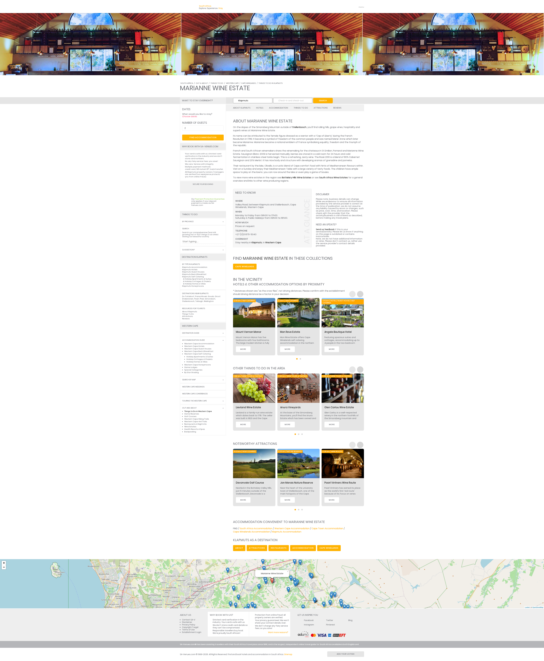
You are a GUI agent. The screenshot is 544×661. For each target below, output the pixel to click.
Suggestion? (188, 250)
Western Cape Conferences (195, 394)
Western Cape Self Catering (197, 354)
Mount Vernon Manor (248, 332)
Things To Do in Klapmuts (271, 83)
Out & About (202, 83)
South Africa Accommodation (256, 528)
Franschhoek (201, 296)
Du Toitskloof (188, 296)
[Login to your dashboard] (344, 7)
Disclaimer (187, 622)
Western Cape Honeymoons (197, 365)
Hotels (259, 107)
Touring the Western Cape (194, 401)
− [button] (4, 567)
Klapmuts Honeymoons (193, 286)
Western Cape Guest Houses (197, 349)
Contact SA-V (188, 619)
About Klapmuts (241, 107)
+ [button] (4, 563)
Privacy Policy (188, 624)
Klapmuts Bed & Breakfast (194, 274)
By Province (188, 222)
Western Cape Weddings (193, 387)
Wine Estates (190, 426)
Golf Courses (190, 416)
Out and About (189, 408)
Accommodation (278, 107)
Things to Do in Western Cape (198, 411)
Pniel (202, 299)
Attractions (321, 107)
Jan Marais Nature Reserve (296, 482)
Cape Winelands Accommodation (251, 531)
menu (356, 7)
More (243, 349)
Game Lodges (190, 367)
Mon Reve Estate (290, 332)
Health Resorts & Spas (194, 429)
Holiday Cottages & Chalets (198, 281)
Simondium (210, 299)
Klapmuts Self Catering (193, 276)
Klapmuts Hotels (189, 269)
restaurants (279, 548)
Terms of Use (188, 629)
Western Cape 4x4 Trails (195, 421)
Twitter (329, 620)
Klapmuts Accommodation (286, 531)
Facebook (309, 620)
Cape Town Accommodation (327, 528)
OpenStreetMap (537, 607)
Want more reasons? (278, 632)
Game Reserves (191, 414)
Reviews (337, 107)
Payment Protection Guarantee (210, 199)
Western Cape (232, 83)
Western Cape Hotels (194, 346)
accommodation (303, 548)
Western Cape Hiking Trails (196, 419)
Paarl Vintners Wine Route (340, 482)
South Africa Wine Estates (333, 177)
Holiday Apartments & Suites (198, 279)
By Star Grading (191, 372)
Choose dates (189, 116)
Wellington (209, 301)
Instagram (309, 624)
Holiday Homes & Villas (195, 284)
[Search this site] (339, 7)
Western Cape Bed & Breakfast (198, 351)
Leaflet (527, 607)
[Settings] (349, 7)
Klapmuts (257, 242)
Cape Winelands (248, 83)
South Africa (186, 83)
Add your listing (346, 654)
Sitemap (288, 654)
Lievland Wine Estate (248, 407)
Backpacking (190, 432)
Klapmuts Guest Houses (193, 272)
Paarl (196, 299)
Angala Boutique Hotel (338, 332)
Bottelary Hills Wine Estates (296, 177)
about (239, 548)
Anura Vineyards (290, 407)
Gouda (211, 296)
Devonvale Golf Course (250, 482)
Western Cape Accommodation (292, 528)
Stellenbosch (299, 127)
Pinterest (330, 624)
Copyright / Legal (190, 627)
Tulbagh (199, 301)
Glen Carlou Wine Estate (339, 407)
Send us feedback (325, 229)
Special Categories (193, 370)
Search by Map (189, 380)
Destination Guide (190, 333)
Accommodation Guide (193, 340)
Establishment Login (191, 632)
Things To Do (217, 83)
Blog (350, 620)
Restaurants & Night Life (195, 424)
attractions (257, 548)
